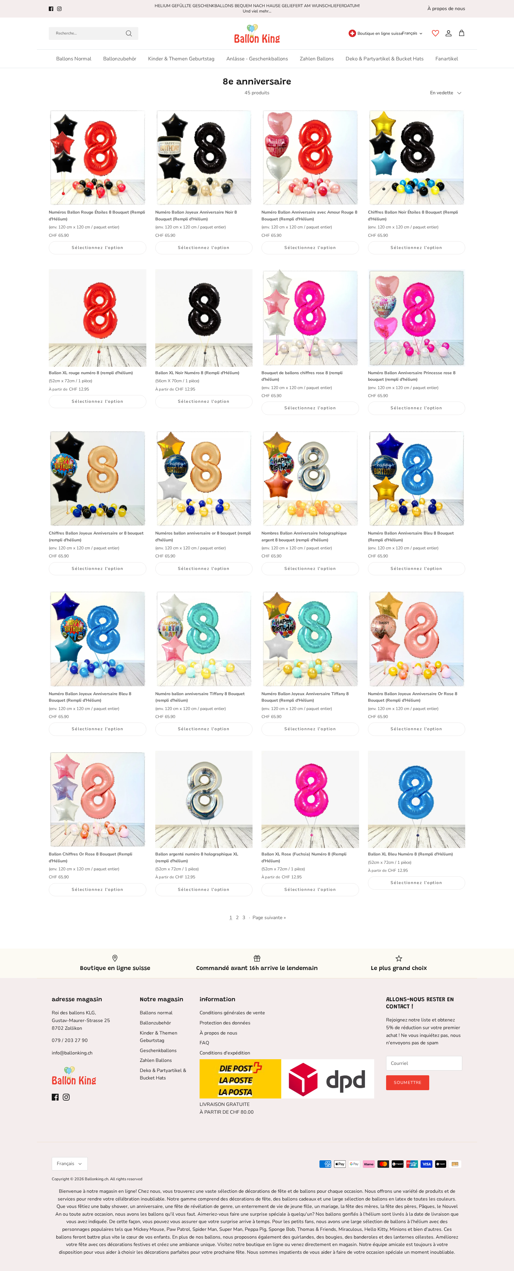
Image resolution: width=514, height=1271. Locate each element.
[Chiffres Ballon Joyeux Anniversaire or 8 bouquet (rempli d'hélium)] (97, 478)
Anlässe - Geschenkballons (257, 58)
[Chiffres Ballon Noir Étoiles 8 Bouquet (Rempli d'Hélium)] (417, 157)
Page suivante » (269, 917)
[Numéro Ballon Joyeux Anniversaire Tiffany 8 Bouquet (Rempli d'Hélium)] (310, 639)
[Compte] (447, 33)
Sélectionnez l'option (97, 247)
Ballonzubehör (119, 58)
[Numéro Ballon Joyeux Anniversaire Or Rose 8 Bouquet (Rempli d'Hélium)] (417, 639)
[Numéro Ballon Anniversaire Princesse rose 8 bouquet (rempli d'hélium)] (417, 318)
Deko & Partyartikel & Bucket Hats (385, 58)
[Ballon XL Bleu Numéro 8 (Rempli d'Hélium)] (417, 799)
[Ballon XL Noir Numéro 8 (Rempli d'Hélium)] (204, 318)
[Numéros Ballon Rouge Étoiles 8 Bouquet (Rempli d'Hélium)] (97, 157)
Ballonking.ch (96, 1179)
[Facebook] (51, 9)
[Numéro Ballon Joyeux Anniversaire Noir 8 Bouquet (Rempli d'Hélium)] (204, 157)
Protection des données (225, 1023)
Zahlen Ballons (317, 58)
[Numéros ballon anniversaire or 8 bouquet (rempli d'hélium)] (204, 478)
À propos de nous (446, 8)
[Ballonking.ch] (257, 33)
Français (409, 33)
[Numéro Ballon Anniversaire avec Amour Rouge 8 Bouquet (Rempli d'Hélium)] (310, 157)
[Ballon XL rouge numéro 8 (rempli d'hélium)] (97, 318)
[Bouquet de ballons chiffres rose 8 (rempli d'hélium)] (310, 318)
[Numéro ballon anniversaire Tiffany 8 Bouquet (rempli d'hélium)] (204, 639)
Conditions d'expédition (225, 1053)
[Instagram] (59, 9)
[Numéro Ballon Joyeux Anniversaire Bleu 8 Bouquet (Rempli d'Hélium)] (97, 639)
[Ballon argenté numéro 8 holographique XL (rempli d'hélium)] (204, 799)
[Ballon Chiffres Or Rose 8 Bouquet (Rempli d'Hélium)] (97, 799)
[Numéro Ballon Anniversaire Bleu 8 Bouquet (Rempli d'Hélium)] (417, 478)
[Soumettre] (128, 33)
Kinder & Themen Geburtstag (181, 58)
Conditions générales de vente (232, 1013)
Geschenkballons (158, 1050)
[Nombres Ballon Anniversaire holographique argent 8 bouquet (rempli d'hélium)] (310, 478)
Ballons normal (73, 58)
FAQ (204, 1043)
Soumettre (407, 1082)
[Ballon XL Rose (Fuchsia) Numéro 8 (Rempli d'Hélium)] (310, 799)
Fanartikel (446, 58)
